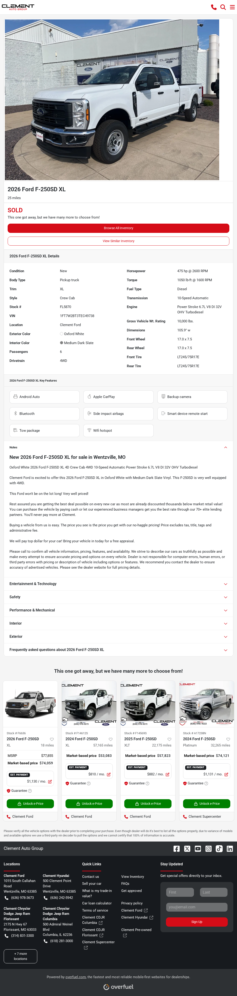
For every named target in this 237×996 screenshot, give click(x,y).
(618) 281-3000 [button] (61, 941)
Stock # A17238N (194, 733)
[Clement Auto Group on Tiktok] (217, 848)
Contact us (90, 877)
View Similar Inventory (118, 241)
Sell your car (91, 884)
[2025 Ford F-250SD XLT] (148, 704)
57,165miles (103, 745)
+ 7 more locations (20, 956)
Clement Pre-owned (136, 930)
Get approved (131, 891)
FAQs (125, 884)
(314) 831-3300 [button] (22, 936)
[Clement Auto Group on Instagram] (206, 848)
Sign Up (196, 922)
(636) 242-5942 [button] (61, 898)
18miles (47, 745)
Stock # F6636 (16, 733)
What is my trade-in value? (97, 893)
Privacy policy (132, 903)
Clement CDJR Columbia (93, 920)
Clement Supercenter (98, 942)
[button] (213, 7)
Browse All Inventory (118, 228)
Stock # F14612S (76, 733)
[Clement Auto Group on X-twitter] (185, 848)
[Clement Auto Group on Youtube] (196, 848)
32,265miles (220, 745)
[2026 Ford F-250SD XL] (30, 704)
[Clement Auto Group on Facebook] (174, 848)
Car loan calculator (97, 903)
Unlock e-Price (33, 803)
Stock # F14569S (135, 733)
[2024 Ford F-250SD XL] (89, 704)
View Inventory (132, 877)
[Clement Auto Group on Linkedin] (228, 848)
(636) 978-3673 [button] (22, 898)
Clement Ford (131, 910)
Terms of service (95, 910)
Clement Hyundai (134, 917)
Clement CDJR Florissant (93, 932)
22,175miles (162, 745)
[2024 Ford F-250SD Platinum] (206, 704)
